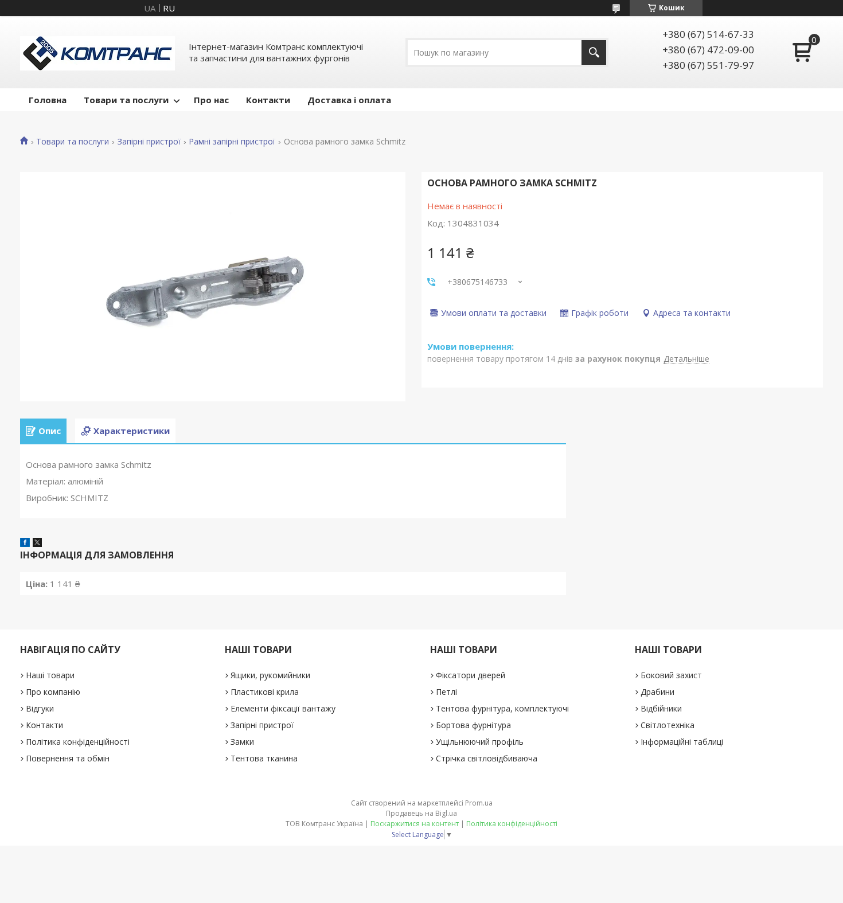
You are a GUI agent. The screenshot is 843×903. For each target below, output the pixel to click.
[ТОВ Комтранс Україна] (97, 52)
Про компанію (53, 691)
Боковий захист (671, 675)
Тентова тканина (264, 758)
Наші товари (50, 675)
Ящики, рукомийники (270, 675)
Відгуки (40, 708)
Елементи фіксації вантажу (283, 708)
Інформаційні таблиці (682, 741)
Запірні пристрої (149, 141)
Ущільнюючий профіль (480, 741)
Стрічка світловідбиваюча (486, 758)
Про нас (211, 99)
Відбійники (661, 708)
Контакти (268, 99)
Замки (242, 741)
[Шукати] (593, 52)
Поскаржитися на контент (414, 823)
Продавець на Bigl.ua (421, 813)
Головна (48, 99)
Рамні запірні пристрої (232, 141)
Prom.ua (479, 803)
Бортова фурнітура (473, 725)
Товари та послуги (126, 99)
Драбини (657, 691)
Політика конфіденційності (78, 741)
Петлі (446, 691)
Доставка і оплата (349, 99)
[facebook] (25, 543)
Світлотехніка (667, 725)
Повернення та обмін (68, 758)
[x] (37, 543)
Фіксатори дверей (470, 675)
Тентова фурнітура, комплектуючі (502, 708)
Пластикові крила (265, 691)
